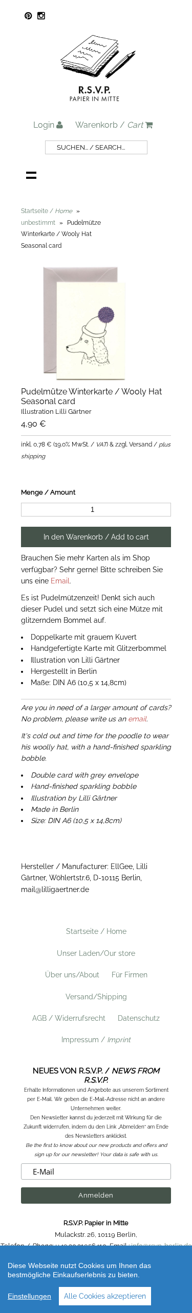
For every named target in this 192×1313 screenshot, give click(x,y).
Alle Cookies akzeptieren (105, 1296)
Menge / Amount (48, 492)
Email (60, 581)
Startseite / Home (96, 931)
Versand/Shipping (96, 997)
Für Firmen (129, 975)
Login (44, 125)
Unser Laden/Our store (96, 953)
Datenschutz (139, 1018)
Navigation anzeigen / (31, 175)
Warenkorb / (109, 125)
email (137, 719)
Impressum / (96, 1040)
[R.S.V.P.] (98, 106)
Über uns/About (72, 975)
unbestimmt (38, 222)
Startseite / (46, 211)
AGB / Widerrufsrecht (68, 1018)
